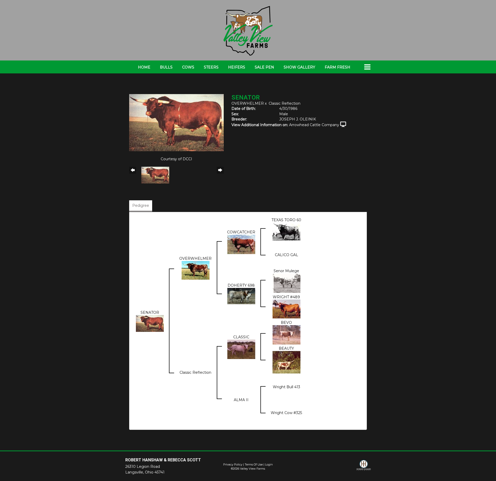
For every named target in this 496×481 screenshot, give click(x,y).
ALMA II (241, 400)
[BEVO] (286, 334)
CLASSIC (241, 337)
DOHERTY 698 (241, 285)
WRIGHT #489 (286, 297)
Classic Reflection (284, 103)
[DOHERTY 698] (241, 296)
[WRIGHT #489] (286, 309)
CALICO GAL (286, 255)
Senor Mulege (286, 271)
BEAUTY (286, 348)
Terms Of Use (254, 464)
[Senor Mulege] (286, 283)
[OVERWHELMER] (196, 270)
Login (269, 464)
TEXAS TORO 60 (286, 220)
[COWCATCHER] (241, 244)
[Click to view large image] (176, 122)
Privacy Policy (232, 464)
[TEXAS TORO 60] (286, 231)
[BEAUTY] (286, 362)
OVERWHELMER (247, 103)
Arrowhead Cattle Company (314, 125)
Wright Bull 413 (286, 387)
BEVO (286, 322)
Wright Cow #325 (286, 412)
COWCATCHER (241, 232)
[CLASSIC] (241, 349)
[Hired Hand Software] (364, 467)
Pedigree (140, 205)
